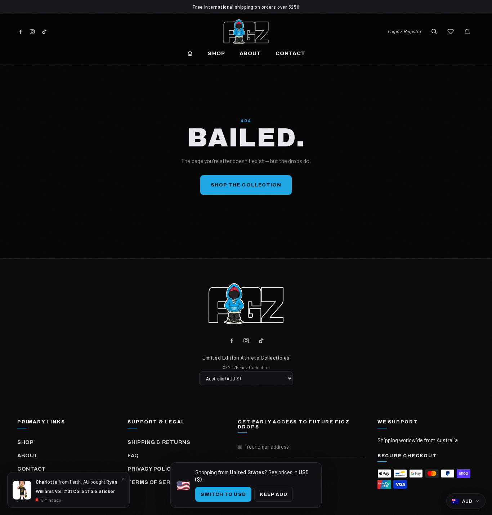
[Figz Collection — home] (246, 31)
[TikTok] (44, 31)
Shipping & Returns (159, 442)
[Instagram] (32, 31)
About (250, 53)
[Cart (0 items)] (467, 31)
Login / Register (404, 31)
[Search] (434, 31)
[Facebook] (20, 31)
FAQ (133, 455)
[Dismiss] (123, 479)
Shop (216, 53)
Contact (290, 53)
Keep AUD (273, 494)
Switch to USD (223, 494)
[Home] (190, 53)
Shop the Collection (246, 185)
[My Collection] (450, 31)
